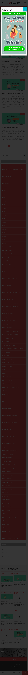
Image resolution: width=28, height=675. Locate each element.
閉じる (25, 9)
